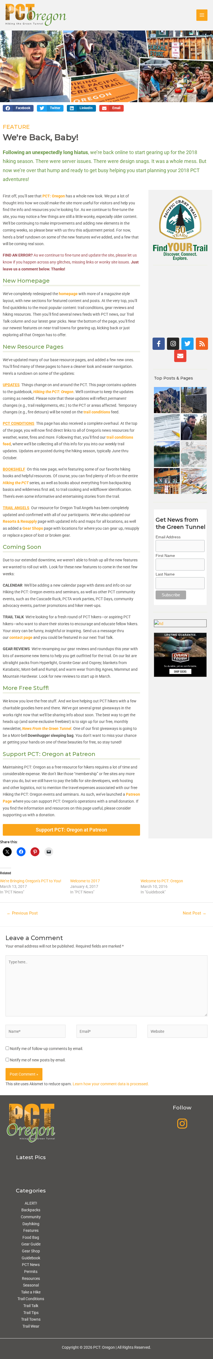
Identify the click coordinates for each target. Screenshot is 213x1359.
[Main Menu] (202, 15)
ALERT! (31, 1203)
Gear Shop (31, 1251)
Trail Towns (30, 1319)
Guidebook (31, 1258)
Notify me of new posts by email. (38, 1060)
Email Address (168, 537)
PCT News (31, 1264)
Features (31, 1230)
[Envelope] (180, 356)
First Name (165, 555)
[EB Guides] (194, 454)
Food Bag (30, 1237)
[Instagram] (173, 344)
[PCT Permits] (167, 427)
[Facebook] (159, 344)
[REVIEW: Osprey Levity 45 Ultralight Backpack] (194, 427)
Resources (31, 1278)
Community (31, 1217)
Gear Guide (30, 1244)
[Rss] (202, 344)
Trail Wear (30, 1326)
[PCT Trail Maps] (194, 481)
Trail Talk (30, 1305)
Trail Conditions (30, 1299)
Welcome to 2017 (85, 881)
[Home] (167, 400)
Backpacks (30, 1210)
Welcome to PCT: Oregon (162, 881)
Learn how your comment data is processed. (111, 1084)
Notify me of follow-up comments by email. (46, 1048)
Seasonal (31, 1285)
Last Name (165, 574)
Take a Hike (30, 1292)
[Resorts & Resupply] (167, 481)
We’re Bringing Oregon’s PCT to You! (30, 881)
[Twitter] (187, 344)
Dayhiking (30, 1224)
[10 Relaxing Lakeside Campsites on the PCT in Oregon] (167, 454)
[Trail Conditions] (194, 400)
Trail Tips (31, 1312)
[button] (18, 108)
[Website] (177, 1032)
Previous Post (22, 913)
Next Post (194, 913)
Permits (30, 1271)
